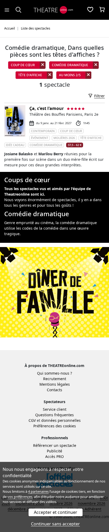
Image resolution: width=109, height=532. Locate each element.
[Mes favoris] (90, 10)
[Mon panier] (102, 10)
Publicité (54, 450)
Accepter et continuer (55, 512)
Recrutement (54, 378)
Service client (54, 409)
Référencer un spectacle (54, 445)
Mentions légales (54, 384)
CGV (32, 420)
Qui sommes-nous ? (54, 373)
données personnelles (61, 420)
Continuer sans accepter (55, 524)
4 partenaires (38, 491)
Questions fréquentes (54, 414)
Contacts (54, 389)
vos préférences (19, 496)
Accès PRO (54, 456)
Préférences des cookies (54, 425)
